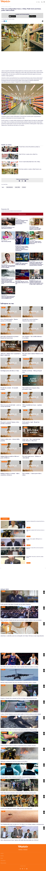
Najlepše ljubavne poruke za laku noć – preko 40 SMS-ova (10, 457)
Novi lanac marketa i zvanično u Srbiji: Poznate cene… (30, 169)
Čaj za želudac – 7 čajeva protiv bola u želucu (31, 474)
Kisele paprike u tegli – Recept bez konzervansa (30, 423)
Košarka (28, 545)
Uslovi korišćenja (3, 860)
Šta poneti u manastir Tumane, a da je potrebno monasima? (10, 423)
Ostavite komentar (22, 214)
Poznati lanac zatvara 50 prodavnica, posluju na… (29, 146)
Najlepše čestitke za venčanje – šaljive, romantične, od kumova (10, 474)
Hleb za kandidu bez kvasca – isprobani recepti (32, 406)
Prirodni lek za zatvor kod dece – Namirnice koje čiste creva (30, 320)
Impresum (2, 853)
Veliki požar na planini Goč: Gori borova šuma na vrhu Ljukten (14, 761)
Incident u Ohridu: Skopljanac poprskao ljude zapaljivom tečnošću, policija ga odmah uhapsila (21, 714)
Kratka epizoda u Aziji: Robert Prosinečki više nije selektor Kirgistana (16, 604)
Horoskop (25, 444)
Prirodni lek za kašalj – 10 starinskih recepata (9, 388)
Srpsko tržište (17, 187)
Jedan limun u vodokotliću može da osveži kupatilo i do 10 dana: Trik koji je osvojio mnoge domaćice (22, 635)
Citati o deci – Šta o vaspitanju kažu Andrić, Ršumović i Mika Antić (31, 440)
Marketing (2, 855)
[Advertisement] (22, 61)
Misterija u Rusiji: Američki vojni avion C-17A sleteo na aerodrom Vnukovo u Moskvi (18, 682)
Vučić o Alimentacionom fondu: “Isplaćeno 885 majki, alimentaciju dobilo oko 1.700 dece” (20, 840)
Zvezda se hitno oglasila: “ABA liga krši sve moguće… (34, 539)
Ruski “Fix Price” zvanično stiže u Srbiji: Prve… (28, 154)
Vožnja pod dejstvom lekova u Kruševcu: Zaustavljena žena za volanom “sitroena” (18, 745)
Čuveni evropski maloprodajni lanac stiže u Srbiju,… (29, 161)
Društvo (28, 536)
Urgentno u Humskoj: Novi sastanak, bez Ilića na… (35, 521)
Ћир (39, 1)
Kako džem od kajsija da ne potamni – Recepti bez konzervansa (10, 337)
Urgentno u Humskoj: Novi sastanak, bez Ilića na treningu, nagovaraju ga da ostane (19, 698)
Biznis (10, 6)
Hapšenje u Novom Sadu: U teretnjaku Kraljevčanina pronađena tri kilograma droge (19, 729)
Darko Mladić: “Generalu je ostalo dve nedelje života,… (34, 557)
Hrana (3, 307)
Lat (36, 1)
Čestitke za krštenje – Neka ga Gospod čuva (32, 371)
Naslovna (2, 6)
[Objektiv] (5, 1)
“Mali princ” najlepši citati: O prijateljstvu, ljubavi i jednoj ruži (11, 354)
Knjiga (25, 427)
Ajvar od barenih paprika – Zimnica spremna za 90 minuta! (9, 320)
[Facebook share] (4, 21)
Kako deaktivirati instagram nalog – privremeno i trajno (31, 388)
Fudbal (28, 527)
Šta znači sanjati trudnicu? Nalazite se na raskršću (32, 354)
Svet (3, 669)
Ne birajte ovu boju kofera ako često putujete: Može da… (34, 548)
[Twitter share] (6, 21)
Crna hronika (4, 732)
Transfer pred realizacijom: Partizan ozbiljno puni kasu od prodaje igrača (16, 808)
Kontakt (2, 858)
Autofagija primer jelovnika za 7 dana (10, 370)
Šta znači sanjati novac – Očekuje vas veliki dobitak (31, 457)
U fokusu (6, 6)
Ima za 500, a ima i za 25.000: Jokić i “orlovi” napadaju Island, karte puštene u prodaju (19, 666)
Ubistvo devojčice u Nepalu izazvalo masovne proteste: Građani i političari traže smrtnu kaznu (21, 620)
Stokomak (24, 187)
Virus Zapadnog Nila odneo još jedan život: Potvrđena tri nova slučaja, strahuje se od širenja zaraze (22, 824)
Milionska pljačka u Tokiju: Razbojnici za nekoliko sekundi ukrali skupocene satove (18, 777)
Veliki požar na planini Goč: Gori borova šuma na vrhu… (35, 530)
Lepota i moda (4, 427)
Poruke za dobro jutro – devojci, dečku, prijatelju (10, 440)
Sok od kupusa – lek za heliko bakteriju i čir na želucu (32, 337)
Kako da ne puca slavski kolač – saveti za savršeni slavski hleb (11, 406)
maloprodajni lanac (9, 187)
